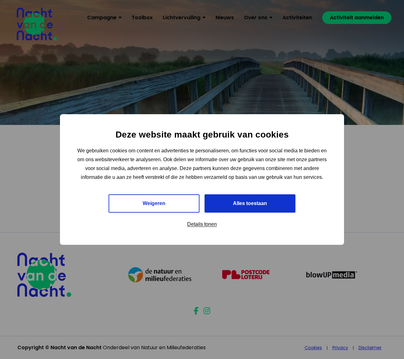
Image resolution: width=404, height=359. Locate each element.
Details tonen (202, 224)
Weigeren (154, 203)
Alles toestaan (250, 203)
